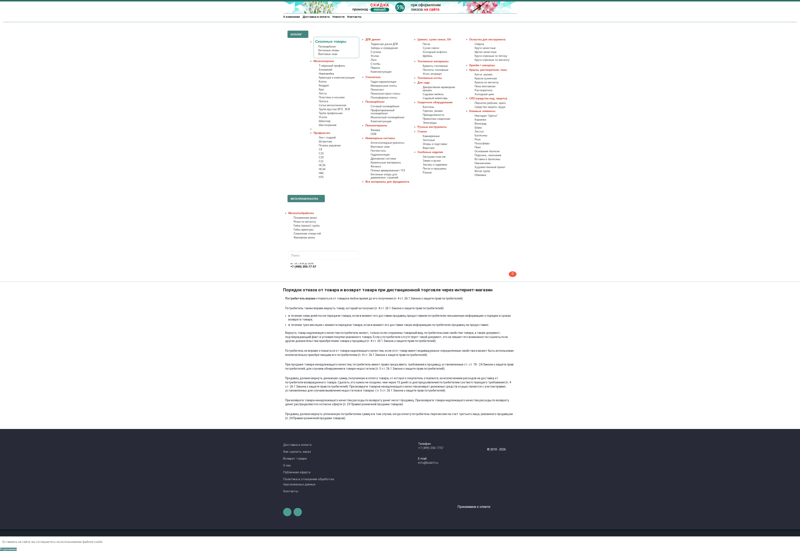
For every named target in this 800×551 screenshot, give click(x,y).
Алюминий (325, 69)
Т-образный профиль (332, 65)
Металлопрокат (324, 61)
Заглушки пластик (434, 156)
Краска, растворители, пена (488, 70)
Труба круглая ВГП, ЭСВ (334, 109)
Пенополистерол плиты (385, 93)
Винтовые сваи (327, 54)
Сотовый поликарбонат (385, 106)
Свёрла (479, 44)
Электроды (430, 122)
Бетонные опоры (328, 50)
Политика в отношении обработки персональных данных (308, 481)
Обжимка (480, 175)
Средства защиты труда (490, 107)
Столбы (375, 63)
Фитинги (376, 166)
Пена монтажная (485, 86)
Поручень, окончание (488, 155)
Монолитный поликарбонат (388, 117)
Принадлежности (433, 114)
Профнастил (322, 133)
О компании (291, 16)
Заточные (429, 140)
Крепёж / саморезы (482, 65)
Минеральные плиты (384, 85)
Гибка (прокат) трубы (307, 225)
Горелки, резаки (433, 111)
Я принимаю (8, 549)
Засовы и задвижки (435, 164)
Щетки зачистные (485, 52)
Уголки (375, 56)
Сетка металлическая (332, 105)
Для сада (424, 82)
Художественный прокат (490, 167)
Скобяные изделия (430, 152)
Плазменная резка (305, 217)
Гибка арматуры (304, 229)
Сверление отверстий (307, 233)
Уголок (323, 117)
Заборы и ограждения (384, 48)
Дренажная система (383, 158)
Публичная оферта (296, 472)
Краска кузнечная (486, 78)
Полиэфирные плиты (384, 97)
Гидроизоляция (380, 154)
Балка (322, 81)
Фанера (375, 130)
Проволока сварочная (436, 118)
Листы (323, 93)
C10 (321, 153)
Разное (427, 172)
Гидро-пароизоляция (383, 81)
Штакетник (325, 141)
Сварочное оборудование (435, 102)
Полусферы (482, 143)
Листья (479, 131)
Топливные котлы (430, 78)
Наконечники (483, 163)
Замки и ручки (432, 160)
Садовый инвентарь (435, 98)
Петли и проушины (434, 168)
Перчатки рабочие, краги (490, 103)
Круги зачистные (485, 48)
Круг (321, 89)
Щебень (427, 56)
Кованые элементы (482, 111)
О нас (287, 465)
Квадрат (324, 85)
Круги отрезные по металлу (492, 60)
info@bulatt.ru (428, 463)
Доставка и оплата (316, 16)
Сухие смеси (431, 48)
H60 (321, 173)
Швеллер (324, 121)
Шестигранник (327, 125)
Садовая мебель (433, 94)
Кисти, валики (483, 74)
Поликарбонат (327, 46)
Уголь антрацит (432, 73)
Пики (478, 147)
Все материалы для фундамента (387, 181)
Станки (422, 131)
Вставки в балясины (487, 159)
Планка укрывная (330, 145)
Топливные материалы (433, 61)
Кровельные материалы (386, 162)
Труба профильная (330, 113)
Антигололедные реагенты (387, 142)
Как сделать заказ (297, 452)
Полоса (323, 101)
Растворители (483, 90)
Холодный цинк (484, 94)
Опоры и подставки (435, 144)
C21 (321, 161)
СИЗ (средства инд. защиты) (488, 98)
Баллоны (428, 107)
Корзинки (480, 119)
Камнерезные (431, 136)
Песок (426, 44)
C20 (321, 157)
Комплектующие (381, 71)
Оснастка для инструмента (487, 39)
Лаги (373, 60)
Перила (375, 67)
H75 (321, 177)
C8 (320, 149)
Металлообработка (301, 213)
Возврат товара (295, 458)
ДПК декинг (373, 39)
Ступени (376, 52)
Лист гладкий (327, 137)
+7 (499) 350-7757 (430, 448)
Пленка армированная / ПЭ (388, 170)
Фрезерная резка (304, 237)
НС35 (322, 165)
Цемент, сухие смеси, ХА (434, 39)
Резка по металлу (305, 221)
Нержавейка (326, 73)
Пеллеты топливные (435, 70)
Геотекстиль (378, 150)
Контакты (354, 16)
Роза (477, 139)
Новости (338, 16)
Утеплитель (373, 77)
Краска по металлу (487, 82)
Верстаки (428, 148)
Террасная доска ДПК (384, 44)
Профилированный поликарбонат (382, 112)
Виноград (480, 123)
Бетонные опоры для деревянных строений (384, 176)
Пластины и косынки (332, 97)
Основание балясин (487, 151)
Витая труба (482, 171)
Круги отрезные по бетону (491, 56)
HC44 (322, 169)
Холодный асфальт (435, 52)
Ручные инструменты (432, 127)
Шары (478, 127)
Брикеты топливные (435, 66)
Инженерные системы (380, 138)
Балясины (481, 135)
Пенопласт (377, 89)
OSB (373, 134)
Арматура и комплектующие (337, 77)
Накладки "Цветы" (486, 115)
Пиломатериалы (376, 125)
